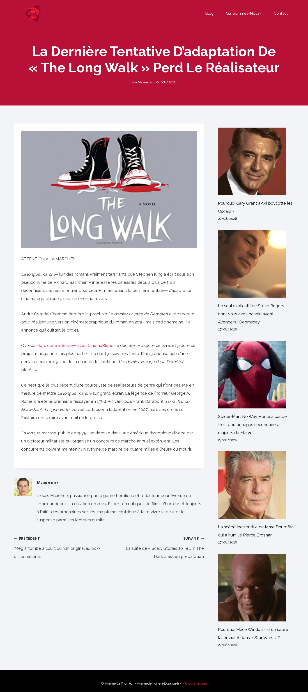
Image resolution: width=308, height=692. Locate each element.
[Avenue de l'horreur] (33, 13)
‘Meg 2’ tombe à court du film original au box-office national (57, 547)
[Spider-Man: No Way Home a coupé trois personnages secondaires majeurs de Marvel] (256, 374)
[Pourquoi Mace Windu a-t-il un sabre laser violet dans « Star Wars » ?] (256, 587)
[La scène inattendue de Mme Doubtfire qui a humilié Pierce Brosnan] (256, 485)
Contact (281, 13)
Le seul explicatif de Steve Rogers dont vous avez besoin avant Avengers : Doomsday (251, 313)
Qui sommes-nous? (243, 13)
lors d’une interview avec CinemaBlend (76, 345)
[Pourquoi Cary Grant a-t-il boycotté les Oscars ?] (256, 161)
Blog (209, 13)
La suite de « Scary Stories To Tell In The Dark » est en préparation (165, 547)
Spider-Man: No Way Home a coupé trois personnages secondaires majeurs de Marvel (252, 424)
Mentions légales (194, 683)
